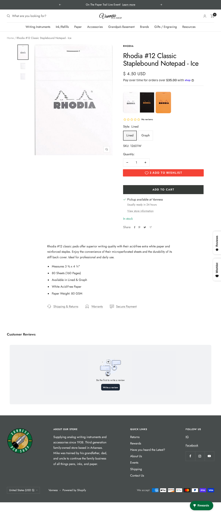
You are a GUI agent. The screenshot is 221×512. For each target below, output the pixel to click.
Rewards (135, 443)
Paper (78, 27)
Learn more (128, 5)
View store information (140, 211)
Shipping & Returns (65, 306)
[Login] (204, 16)
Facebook (192, 445)
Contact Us (137, 475)
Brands (144, 27)
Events (134, 462)
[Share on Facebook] (134, 227)
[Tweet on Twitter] (144, 227)
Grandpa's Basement (121, 27)
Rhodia (128, 46)
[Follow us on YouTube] (209, 456)
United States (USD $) (21, 490)
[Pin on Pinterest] (139, 227)
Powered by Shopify (74, 490)
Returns (135, 437)
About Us (136, 456)
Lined (129, 135)
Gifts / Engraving (165, 27)
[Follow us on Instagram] (200, 456)
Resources (188, 27)
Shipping (136, 469)
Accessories (95, 27)
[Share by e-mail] (150, 227)
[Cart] (212, 16)
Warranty (97, 306)
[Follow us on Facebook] (190, 456)
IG (187, 437)
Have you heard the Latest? (147, 450)
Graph (145, 135)
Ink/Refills (62, 27)
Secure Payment (126, 306)
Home (10, 38)
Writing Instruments (38, 27)
